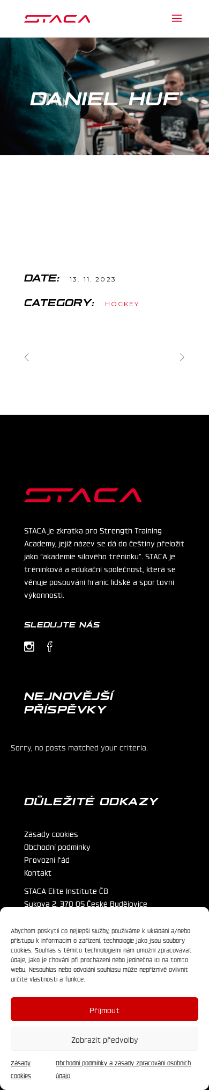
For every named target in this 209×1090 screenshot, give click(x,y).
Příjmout (104, 1009)
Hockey (122, 304)
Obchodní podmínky (57, 846)
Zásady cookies (21, 1069)
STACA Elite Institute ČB (66, 890)
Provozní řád (47, 859)
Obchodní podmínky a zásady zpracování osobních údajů (123, 1069)
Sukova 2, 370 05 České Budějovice (85, 903)
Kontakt (37, 872)
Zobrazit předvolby (104, 1039)
